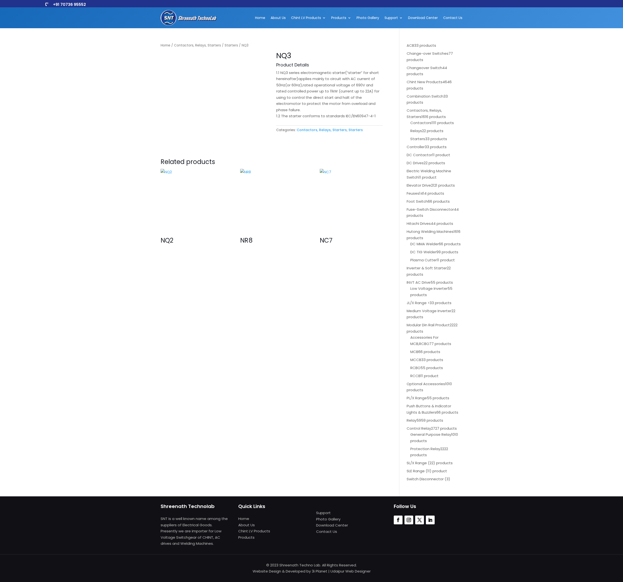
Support (391, 17)
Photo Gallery (368, 17)
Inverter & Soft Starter (427, 268)
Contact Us (452, 17)
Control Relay (419, 428)
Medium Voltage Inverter (429, 310)
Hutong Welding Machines (430, 231)
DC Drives (415, 162)
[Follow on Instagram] (408, 520)
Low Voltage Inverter (429, 288)
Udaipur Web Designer (350, 571)
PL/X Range (417, 397)
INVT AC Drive (419, 282)
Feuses (413, 193)
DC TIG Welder (423, 252)
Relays (416, 130)
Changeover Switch (424, 67)
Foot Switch (417, 201)
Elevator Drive (419, 185)
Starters (231, 45)
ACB (410, 45)
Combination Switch (425, 96)
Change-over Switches (428, 53)
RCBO (415, 367)
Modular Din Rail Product (428, 324)
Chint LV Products (306, 17)
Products (338, 17)
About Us (278, 17)
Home (260, 17)
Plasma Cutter (423, 260)
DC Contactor (419, 154)
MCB (414, 351)
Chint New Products (424, 81)
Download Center (423, 17)
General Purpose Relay (430, 434)
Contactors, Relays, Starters (197, 45)
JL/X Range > (418, 302)
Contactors (420, 122)
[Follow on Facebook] (398, 520)
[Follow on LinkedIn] (430, 520)
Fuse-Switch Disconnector (430, 209)
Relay (411, 420)
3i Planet (319, 571)
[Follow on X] (419, 520)
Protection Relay (425, 448)
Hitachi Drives (419, 223)
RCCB (415, 375)
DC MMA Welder (424, 243)
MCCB (415, 359)
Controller (416, 146)
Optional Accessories (426, 383)
